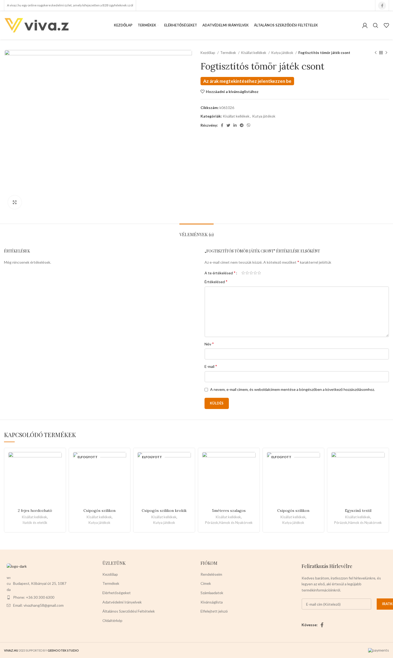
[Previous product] (375, 53)
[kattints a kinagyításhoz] (14, 202)
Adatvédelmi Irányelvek (122, 602)
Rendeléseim (211, 574)
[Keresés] (375, 25)
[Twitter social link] (228, 125)
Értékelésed (216, 281)
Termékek (228, 52)
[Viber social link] (248, 125)
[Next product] (386, 53)
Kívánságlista (212, 602)
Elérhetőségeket (116, 592)
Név (209, 343)
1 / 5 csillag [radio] (243, 273)
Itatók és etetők (34, 522)
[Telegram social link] (241, 125)
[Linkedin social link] (235, 125)
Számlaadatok (212, 592)
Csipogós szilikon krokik (164, 510)
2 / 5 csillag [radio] (247, 273)
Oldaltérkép (112, 620)
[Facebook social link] (382, 6)
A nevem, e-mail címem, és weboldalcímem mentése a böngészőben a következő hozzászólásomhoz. (292, 389)
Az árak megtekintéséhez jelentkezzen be (247, 81)
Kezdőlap (208, 52)
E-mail (211, 366)
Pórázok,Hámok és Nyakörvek (229, 522)
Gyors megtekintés (57, 473)
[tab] (196, 232)
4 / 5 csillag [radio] (255, 273)
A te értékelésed (220, 273)
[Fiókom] (365, 25)
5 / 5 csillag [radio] (259, 273)
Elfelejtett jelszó (214, 611)
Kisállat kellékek (254, 52)
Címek (206, 583)
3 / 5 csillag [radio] (251, 273)
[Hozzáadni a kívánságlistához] (57, 461)
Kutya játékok (282, 52)
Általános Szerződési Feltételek (128, 611)
